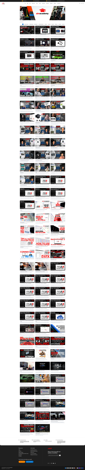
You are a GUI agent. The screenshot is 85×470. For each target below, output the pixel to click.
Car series (53, 24)
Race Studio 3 (35, 24)
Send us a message (22, 461)
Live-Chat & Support (33, 453)
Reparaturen (32, 452)
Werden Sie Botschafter (34, 451)
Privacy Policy (8, 468)
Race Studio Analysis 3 (41, 24)
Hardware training (26, 24)
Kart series (60, 24)
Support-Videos (21, 452)
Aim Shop (46, 24)
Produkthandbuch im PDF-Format (23, 453)
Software (20, 451)
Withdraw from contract (34, 454)
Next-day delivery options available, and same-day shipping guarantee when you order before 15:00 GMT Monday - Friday (61, 442)
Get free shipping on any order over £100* (36, 441)
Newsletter (20, 454)
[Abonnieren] (60, 455)
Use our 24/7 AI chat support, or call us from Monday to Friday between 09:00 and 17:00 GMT (24, 442)
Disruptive (11, 467)
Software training (31, 24)
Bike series (56, 24)
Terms (6, 468)
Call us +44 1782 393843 (29, 461)
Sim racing (49, 24)
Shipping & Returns (3, 468)
